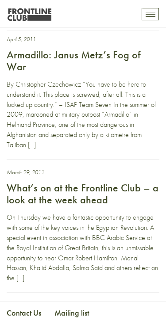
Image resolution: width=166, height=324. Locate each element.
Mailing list (71, 313)
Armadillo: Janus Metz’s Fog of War (73, 60)
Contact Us (24, 313)
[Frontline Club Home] (29, 12)
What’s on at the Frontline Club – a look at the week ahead (82, 193)
